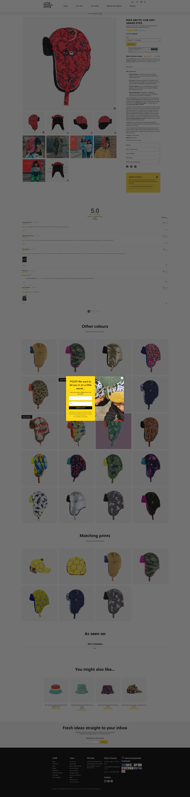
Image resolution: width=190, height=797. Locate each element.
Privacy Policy (78, 416)
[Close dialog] (122, 378)
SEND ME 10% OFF (80, 407)
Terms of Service (85, 416)
